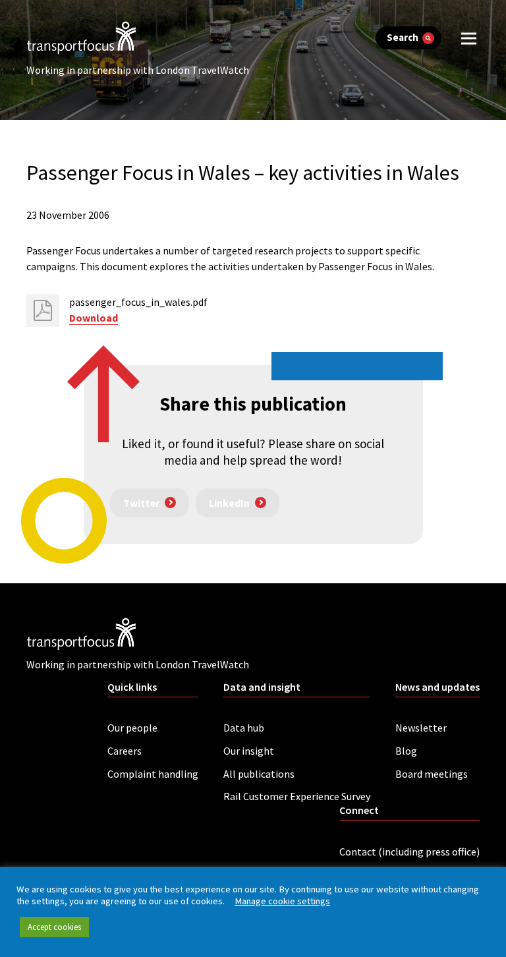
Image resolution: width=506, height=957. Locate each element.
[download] (42, 310)
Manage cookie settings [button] (282, 901)
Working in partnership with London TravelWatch (137, 69)
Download (93, 317)
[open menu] (469, 38)
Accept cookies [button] (54, 927)
